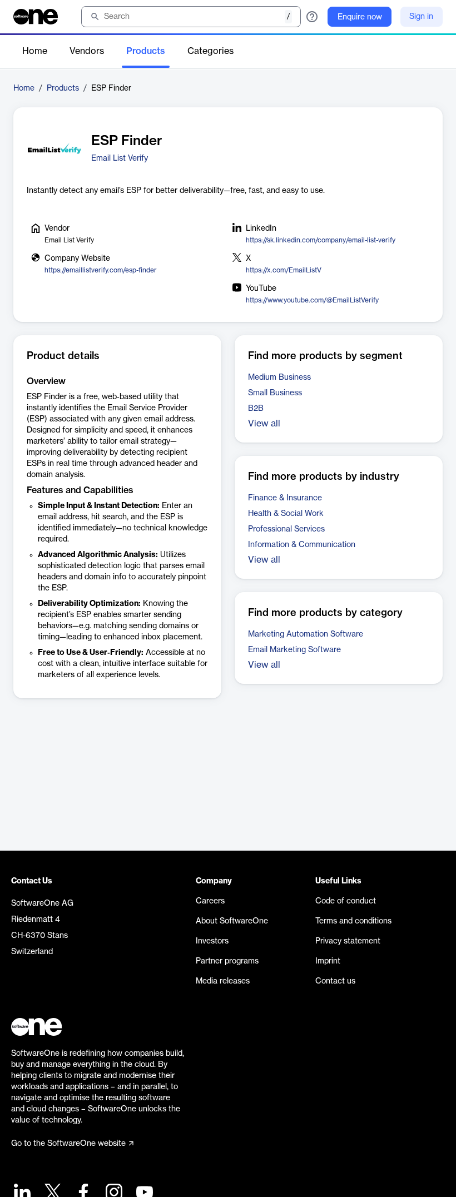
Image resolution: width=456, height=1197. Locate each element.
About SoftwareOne (232, 921)
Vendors (87, 51)
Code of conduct (345, 901)
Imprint (327, 961)
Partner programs (227, 961)
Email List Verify (119, 158)
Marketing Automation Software (305, 634)
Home (34, 51)
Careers (210, 901)
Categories (210, 51)
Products (145, 51)
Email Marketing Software (294, 650)
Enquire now (360, 17)
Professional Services (286, 529)
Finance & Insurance (285, 498)
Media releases (223, 981)
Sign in (421, 17)
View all (264, 423)
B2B (256, 409)
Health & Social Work (286, 514)
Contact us (335, 981)
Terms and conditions (353, 921)
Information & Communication (301, 545)
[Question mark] (312, 17)
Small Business (275, 393)
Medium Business (279, 377)
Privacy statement (347, 941)
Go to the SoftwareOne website (68, 1144)
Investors (212, 941)
